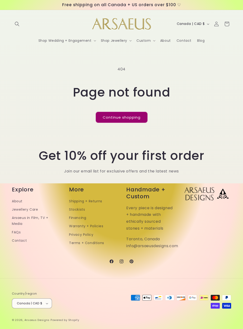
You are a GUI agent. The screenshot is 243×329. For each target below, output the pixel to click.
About (17, 201)
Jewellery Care (25, 209)
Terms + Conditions (86, 243)
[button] (17, 24)
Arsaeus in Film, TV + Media (30, 220)
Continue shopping (121, 117)
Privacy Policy (81, 234)
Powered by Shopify (65, 320)
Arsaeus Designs (37, 320)
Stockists (77, 209)
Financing (77, 217)
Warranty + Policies (86, 226)
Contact (19, 240)
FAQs (16, 232)
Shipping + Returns (85, 201)
